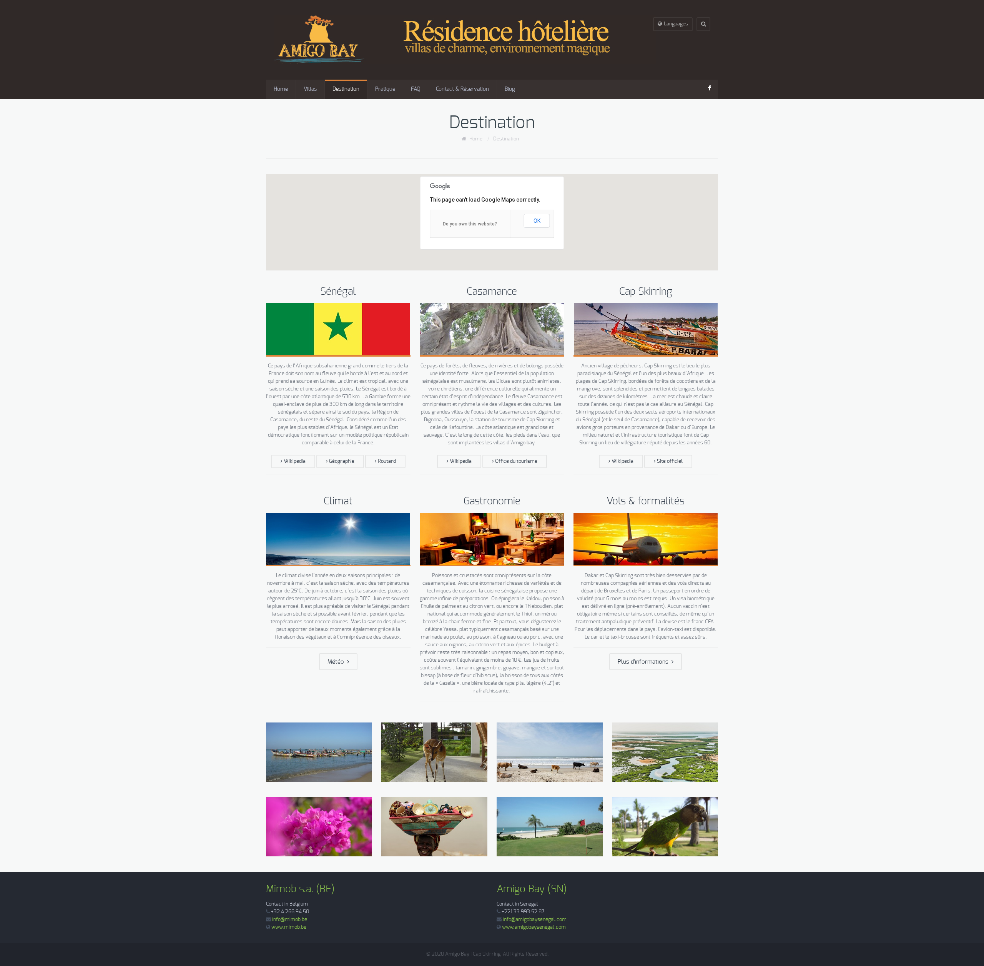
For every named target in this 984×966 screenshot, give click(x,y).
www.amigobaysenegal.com (534, 927)
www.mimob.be (288, 927)
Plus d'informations (645, 662)
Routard (386, 461)
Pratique (385, 89)
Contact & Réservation (462, 89)
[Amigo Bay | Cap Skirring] (465, 39)
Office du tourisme (515, 461)
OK (537, 221)
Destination (345, 89)
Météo (337, 662)
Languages (676, 24)
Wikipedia (294, 461)
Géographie (341, 461)
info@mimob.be (289, 919)
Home (281, 89)
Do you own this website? (470, 224)
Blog (510, 89)
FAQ (415, 89)
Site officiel (669, 461)
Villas (310, 89)
